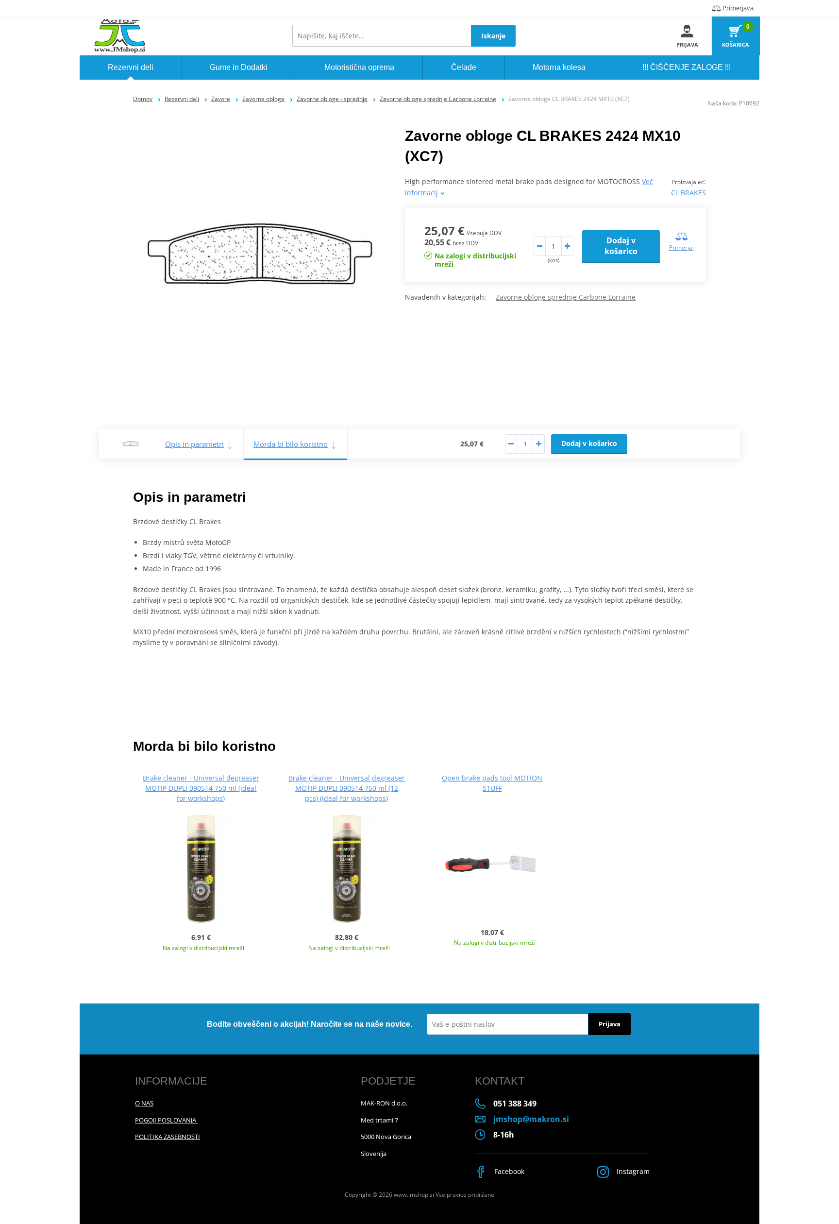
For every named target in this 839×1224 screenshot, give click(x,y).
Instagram (632, 1171)
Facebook (508, 1171)
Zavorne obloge (263, 99)
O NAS (144, 1103)
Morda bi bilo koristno (290, 444)
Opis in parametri (194, 444)
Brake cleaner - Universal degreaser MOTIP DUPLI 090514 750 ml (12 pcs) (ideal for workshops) (346, 788)
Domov (142, 99)
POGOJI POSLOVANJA (166, 1120)
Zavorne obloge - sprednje (332, 99)
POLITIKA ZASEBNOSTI (167, 1136)
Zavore (220, 99)
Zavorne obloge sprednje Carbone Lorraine (438, 99)
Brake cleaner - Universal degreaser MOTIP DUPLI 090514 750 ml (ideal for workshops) (201, 788)
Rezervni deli (182, 99)
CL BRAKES (688, 192)
